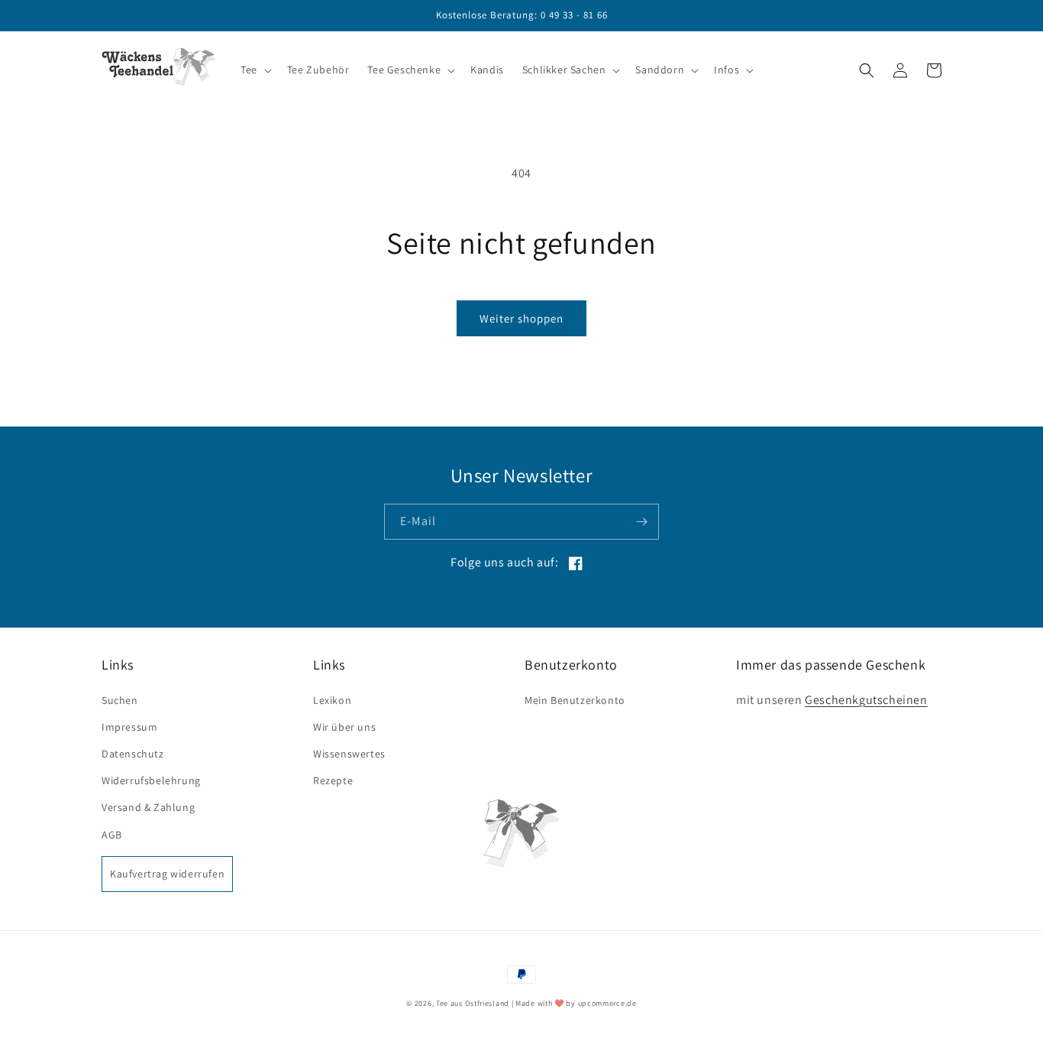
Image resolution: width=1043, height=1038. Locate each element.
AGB (112, 835)
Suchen (120, 700)
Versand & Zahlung (148, 807)
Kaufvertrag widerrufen (167, 874)
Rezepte (333, 780)
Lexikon (332, 700)
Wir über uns (344, 727)
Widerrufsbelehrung (151, 780)
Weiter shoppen (521, 318)
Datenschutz (133, 754)
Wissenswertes (349, 754)
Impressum (129, 727)
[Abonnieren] (641, 522)
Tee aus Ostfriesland (472, 1003)
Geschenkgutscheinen (866, 700)
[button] (254, 70)
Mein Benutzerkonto (575, 700)
